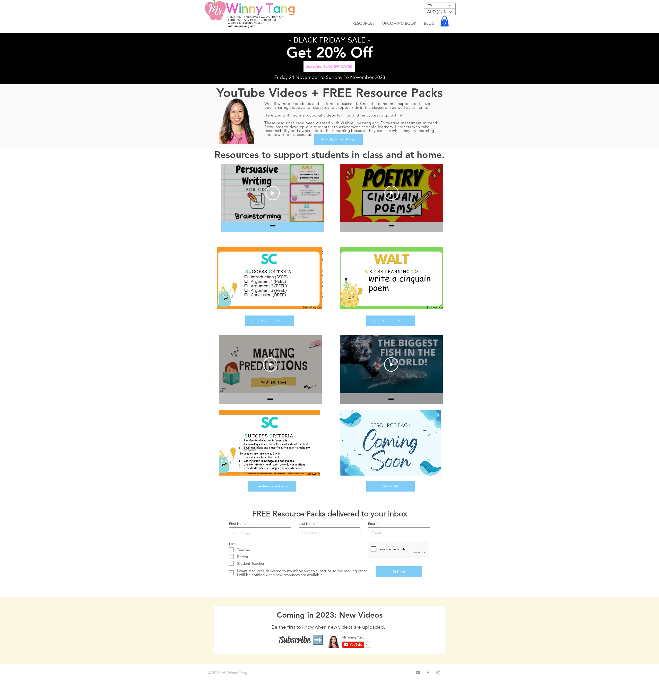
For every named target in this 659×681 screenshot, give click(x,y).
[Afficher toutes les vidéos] (272, 227)
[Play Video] (272, 193)
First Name (237, 523)
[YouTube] (417, 672)
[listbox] (440, 12)
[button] (440, 12)
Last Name (307, 523)
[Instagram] (438, 672)
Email (372, 523)
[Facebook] (428, 672)
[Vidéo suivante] (313, 193)
